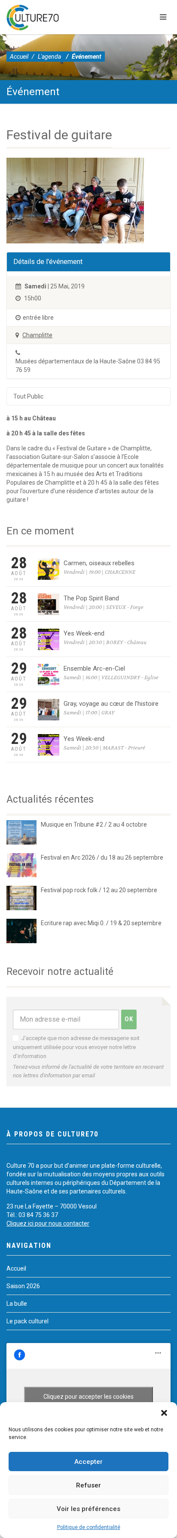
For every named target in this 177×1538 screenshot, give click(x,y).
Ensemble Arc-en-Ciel (94, 668)
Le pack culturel (27, 1321)
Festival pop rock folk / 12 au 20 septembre (99, 890)
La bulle (16, 1303)
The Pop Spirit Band (91, 598)
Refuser (88, 1485)
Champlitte (37, 335)
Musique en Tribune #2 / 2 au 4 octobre (94, 824)
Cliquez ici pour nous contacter (47, 1223)
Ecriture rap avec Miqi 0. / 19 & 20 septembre (101, 923)
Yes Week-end (84, 633)
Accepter (88, 1462)
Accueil (19, 56)
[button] (164, 1413)
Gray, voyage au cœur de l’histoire (111, 704)
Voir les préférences (88, 1509)
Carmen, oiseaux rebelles (99, 563)
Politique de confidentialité (88, 1527)
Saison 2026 (23, 1286)
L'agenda (49, 56)
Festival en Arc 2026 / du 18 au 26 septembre (102, 857)
